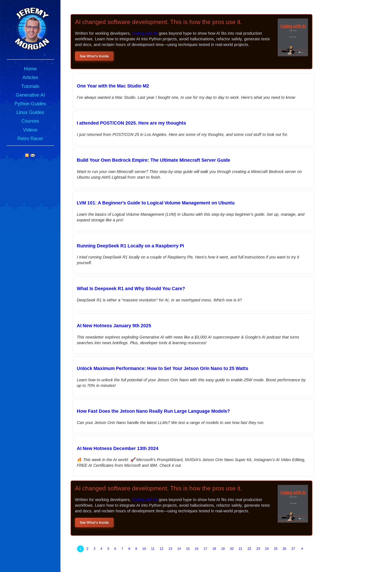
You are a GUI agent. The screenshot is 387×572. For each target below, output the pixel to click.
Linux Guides (30, 112)
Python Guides (30, 103)
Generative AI (30, 95)
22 (249, 548)
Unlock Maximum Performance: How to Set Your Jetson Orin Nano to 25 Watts (162, 368)
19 (223, 548)
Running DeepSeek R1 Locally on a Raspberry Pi (130, 245)
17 (205, 548)
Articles (30, 77)
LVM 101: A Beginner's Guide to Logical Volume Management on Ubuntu (156, 202)
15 (188, 548)
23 (258, 548)
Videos (30, 129)
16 (196, 548)
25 (276, 548)
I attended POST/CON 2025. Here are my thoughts (131, 123)
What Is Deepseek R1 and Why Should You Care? (131, 288)
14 (179, 548)
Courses (30, 121)
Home (30, 68)
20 (232, 548)
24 (267, 548)
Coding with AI (145, 33)
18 (214, 548)
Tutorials (30, 86)
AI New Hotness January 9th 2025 (114, 325)
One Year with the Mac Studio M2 (113, 86)
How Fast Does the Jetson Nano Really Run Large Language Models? (153, 411)
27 (293, 548)
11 (152, 548)
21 (240, 548)
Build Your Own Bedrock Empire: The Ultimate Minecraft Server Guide (153, 160)
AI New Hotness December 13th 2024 (117, 448)
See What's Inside (94, 56)
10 (144, 548)
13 (170, 548)
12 (161, 548)
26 (284, 548)
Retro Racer (30, 138)
